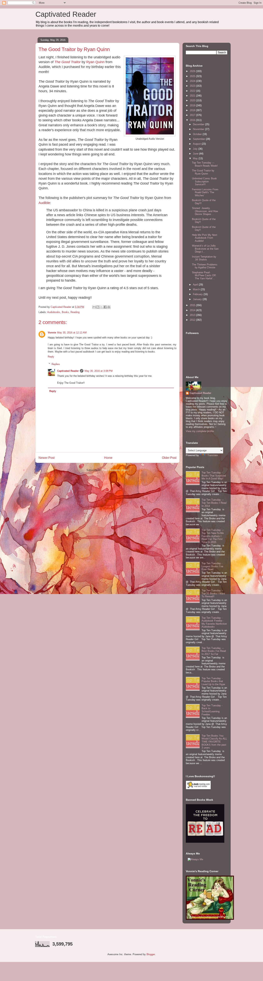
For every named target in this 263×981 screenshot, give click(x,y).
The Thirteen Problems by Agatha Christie (204, 266)
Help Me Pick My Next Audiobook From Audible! (204, 237)
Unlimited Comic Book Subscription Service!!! (204, 181)
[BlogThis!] (98, 307)
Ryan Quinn (95, 62)
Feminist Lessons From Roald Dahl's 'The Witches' (205, 192)
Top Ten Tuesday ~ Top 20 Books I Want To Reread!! (213, 593)
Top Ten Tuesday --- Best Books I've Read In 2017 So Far (214, 651)
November (199, 129)
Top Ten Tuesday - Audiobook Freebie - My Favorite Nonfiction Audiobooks (214, 622)
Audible (44, 203)
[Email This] (94, 307)
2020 (193, 100)
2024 (193, 81)
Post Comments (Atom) (115, 470)
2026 (193, 71)
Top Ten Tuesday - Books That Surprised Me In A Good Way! (214, 475)
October (198, 134)
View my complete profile (200, 431)
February (198, 294)
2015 (193, 305)
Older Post (169, 457)
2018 (193, 110)
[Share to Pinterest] (109, 307)
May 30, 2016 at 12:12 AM (72, 332)
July (195, 148)
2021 (193, 95)
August (197, 143)
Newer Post (46, 457)
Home (108, 457)
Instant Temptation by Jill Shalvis (204, 258)
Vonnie (52, 332)
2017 (193, 115)
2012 (193, 319)
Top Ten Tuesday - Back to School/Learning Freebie (212, 710)
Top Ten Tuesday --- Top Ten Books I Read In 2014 (214, 502)
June (196, 153)
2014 (193, 310)
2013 (193, 315)
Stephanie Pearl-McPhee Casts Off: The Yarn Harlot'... (204, 275)
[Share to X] (101, 307)
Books (65, 312)
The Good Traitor (67, 62)
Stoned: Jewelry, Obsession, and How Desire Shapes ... (205, 211)
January (198, 299)
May (196, 158)
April (196, 284)
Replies (56, 364)
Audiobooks (53, 312)
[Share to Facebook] (105, 307)
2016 (193, 120)
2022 (193, 90)
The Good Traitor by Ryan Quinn (203, 172)
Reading (75, 312)
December (199, 124)
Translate (212, 455)
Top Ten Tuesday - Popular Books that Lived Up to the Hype (213, 681)
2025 (193, 76)
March (197, 289)
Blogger (151, 954)
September (199, 139)
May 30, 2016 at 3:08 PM (99, 370)
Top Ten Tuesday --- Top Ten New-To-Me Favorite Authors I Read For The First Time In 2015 (213, 536)
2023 (193, 85)
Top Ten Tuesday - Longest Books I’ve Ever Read (212, 566)
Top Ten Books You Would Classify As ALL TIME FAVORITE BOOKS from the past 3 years (214, 741)
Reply (51, 356)
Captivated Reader (65, 14)
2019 (193, 105)
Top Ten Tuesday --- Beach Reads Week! (205, 164)
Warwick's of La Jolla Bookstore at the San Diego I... (205, 248)
